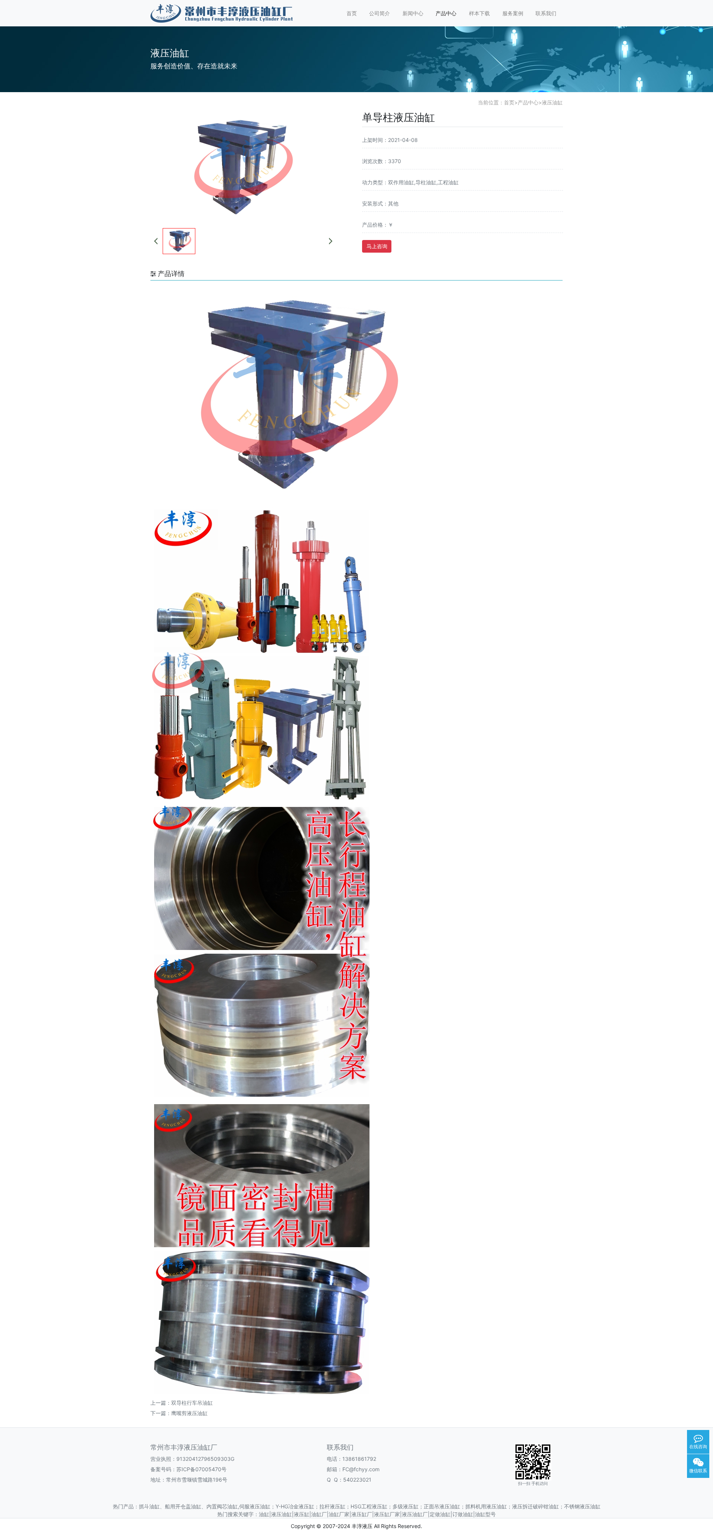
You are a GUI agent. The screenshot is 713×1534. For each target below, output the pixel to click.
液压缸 (301, 1514)
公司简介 (379, 13)
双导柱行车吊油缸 (192, 1403)
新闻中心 (413, 13)
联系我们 (545, 13)
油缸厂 (319, 1514)
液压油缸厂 (415, 1514)
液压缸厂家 (387, 1514)
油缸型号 (485, 1514)
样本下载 (479, 13)
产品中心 (446, 13)
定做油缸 (440, 1514)
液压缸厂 (361, 1514)
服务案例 (512, 13)
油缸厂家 (339, 1514)
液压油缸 (552, 102)
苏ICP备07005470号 (201, 1469)
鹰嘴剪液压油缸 (189, 1413)
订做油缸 (462, 1514)
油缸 (264, 1514)
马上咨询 (377, 246)
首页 (351, 13)
